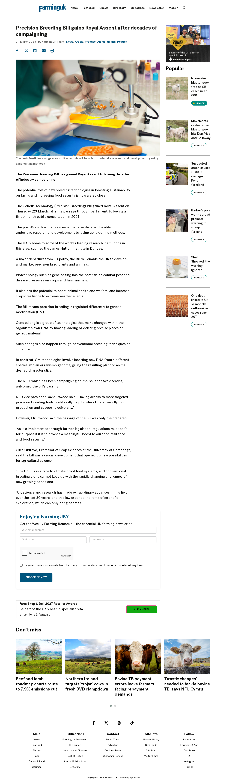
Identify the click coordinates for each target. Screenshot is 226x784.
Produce (90, 41)
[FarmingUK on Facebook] (93, 723)
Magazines (137, 8)
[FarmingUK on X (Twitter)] (106, 723)
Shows (103, 8)
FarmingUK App (189, 745)
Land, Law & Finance (75, 750)
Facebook (189, 750)
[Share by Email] (46, 50)
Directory (119, 8)
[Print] (54, 50)
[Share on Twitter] (28, 50)
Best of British (75, 756)
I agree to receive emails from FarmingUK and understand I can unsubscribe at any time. (84, 565)
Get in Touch (113, 739)
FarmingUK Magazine (74, 739)
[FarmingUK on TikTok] (132, 723)
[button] (111, 706)
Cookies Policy (113, 750)
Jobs (36, 756)
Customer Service (113, 756)
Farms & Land (37, 761)
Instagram (189, 761)
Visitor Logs (151, 756)
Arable (79, 41)
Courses (36, 767)
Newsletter (156, 8)
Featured (88, 8)
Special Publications (74, 761)
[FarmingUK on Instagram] (119, 723)
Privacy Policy (151, 739)
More (172, 8)
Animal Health (106, 41)
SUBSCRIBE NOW (36, 577)
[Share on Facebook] (20, 50)
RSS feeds (151, 745)
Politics (122, 41)
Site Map (151, 750)
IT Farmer (75, 745)
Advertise (113, 745)
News (74, 8)
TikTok (189, 767)
